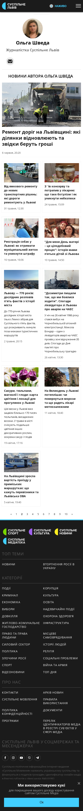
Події (6, 588)
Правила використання (55, 701)
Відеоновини (13, 672)
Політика (10, 651)
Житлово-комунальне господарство (21, 625)
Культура (51, 595)
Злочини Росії (14, 658)
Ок (42, 802)
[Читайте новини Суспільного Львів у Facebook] (5, 757)
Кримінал (10, 595)
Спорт (7, 665)
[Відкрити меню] (79, 5)
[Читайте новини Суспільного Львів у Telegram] (37, 757)
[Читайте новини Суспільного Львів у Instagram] (13, 757)
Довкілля (10, 616)
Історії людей (54, 644)
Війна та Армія (55, 665)
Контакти (10, 692)
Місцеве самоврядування (57, 635)
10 (66, 514)
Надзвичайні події (59, 609)
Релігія (48, 651)
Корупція (50, 588)
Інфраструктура (56, 623)
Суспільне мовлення (19, 699)
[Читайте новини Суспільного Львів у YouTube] (21, 757)
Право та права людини (15, 635)
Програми (10, 721)
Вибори (8, 609)
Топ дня (50, 672)
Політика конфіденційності (17, 712)
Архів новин (53, 692)
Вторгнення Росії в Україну (59, 566)
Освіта (48, 602)
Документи (52, 710)
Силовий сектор (16, 644)
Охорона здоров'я (58, 616)
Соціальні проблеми (60, 658)
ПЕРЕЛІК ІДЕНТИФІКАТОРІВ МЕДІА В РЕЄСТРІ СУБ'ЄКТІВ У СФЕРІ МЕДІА (62, 726)
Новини (8, 564)
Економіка (11, 602)
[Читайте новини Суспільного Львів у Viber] (29, 757)
